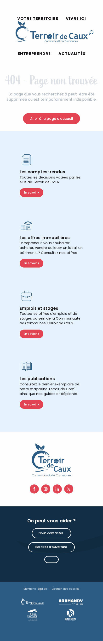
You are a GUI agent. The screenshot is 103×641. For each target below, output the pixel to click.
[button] (34, 54)
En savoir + (31, 192)
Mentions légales (35, 589)
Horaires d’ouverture (51, 547)
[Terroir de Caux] (51, 31)
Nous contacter (51, 533)
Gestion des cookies (66, 589)
